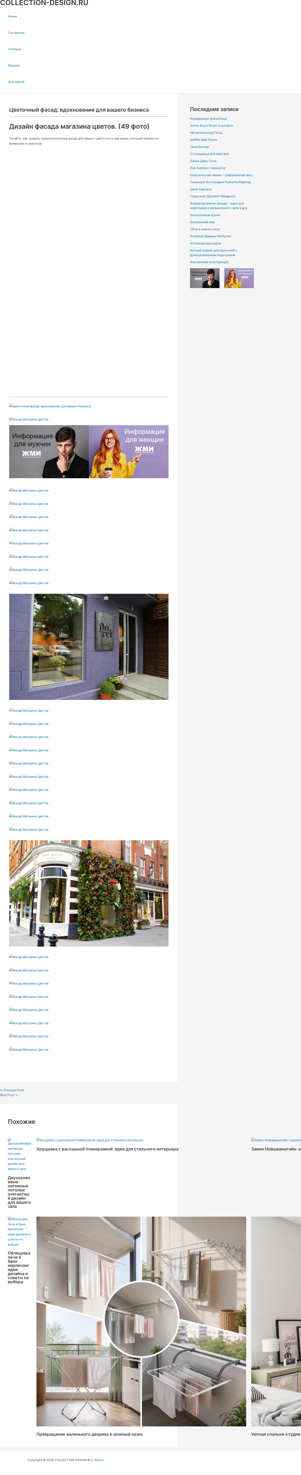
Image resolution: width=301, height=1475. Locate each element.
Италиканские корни (205, 243)
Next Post (9, 1095)
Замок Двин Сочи (203, 161)
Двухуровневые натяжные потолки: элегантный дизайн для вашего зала (19, 1192)
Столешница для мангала (209, 154)
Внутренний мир (202, 222)
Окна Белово (199, 147)
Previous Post (12, 1090)
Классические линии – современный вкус (221, 175)
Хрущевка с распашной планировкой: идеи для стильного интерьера (107, 1149)
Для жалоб (16, 82)
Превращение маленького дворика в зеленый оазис (89, 1434)
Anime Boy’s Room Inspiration (211, 125)
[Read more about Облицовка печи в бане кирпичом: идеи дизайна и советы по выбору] (19, 1244)
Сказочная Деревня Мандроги (212, 196)
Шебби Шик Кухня (203, 140)
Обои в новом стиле (205, 229)
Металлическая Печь (206, 133)
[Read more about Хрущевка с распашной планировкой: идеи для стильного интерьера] (89, 1140)
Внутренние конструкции (209, 262)
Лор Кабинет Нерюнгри (208, 168)
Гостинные (16, 33)
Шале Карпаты (201, 189)
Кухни (12, 16)
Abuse (99, 1460)
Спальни (14, 49)
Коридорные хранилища (208, 118)
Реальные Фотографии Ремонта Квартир (220, 182)
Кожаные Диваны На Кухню (210, 236)
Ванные (14, 65)
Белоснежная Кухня (205, 215)
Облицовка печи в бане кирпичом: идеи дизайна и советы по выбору (19, 1267)
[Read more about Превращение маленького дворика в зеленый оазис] (141, 1425)
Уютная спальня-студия (275, 1434)
